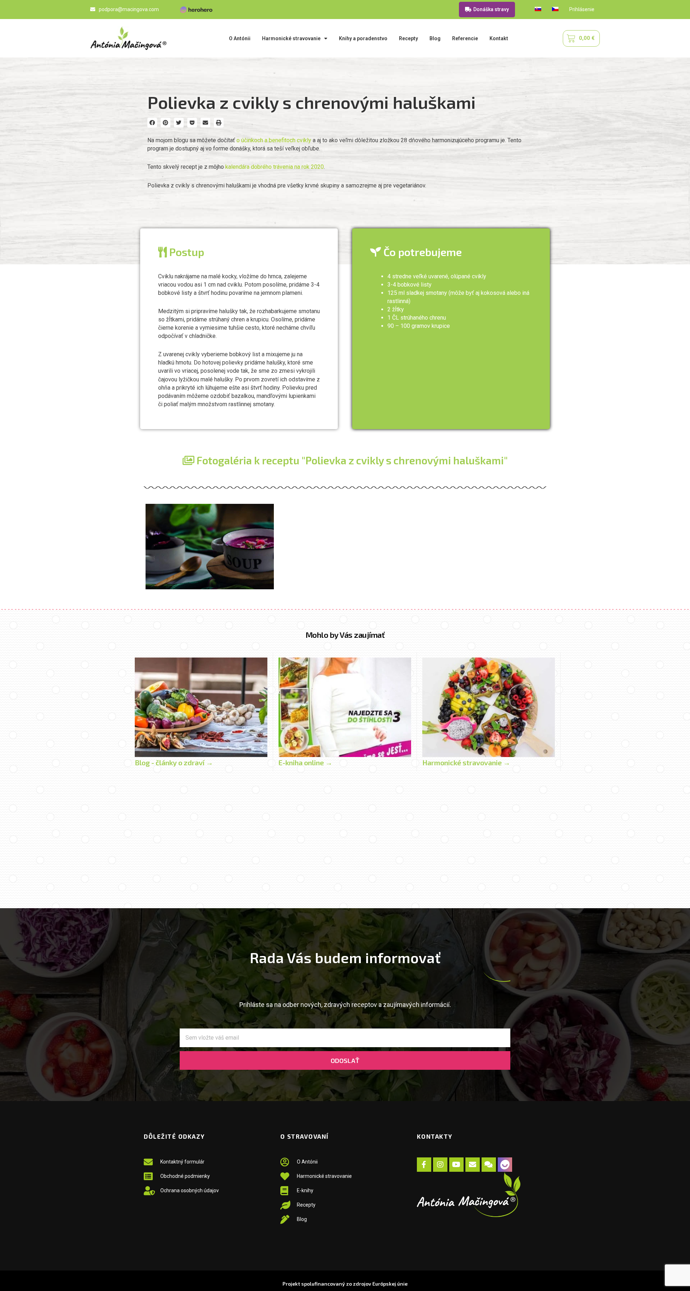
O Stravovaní (304, 1136)
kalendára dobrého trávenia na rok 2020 (274, 166)
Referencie (465, 38)
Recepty (408, 38)
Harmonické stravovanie (291, 38)
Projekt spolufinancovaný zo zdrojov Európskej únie (345, 1284)
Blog (435, 38)
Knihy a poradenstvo (363, 38)
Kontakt (498, 38)
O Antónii (239, 38)
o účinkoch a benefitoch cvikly (273, 140)
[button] (152, 122)
